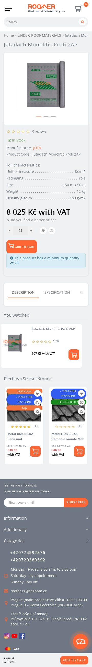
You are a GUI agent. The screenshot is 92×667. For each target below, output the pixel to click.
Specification (57, 292)
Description (23, 292)
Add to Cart (74, 660)
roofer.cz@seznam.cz (28, 590)
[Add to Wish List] (37, 394)
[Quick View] (37, 411)
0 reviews (38, 131)
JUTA (37, 147)
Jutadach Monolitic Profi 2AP (53, 329)
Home (9, 35)
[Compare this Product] (37, 403)
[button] (81, 425)
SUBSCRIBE (76, 502)
